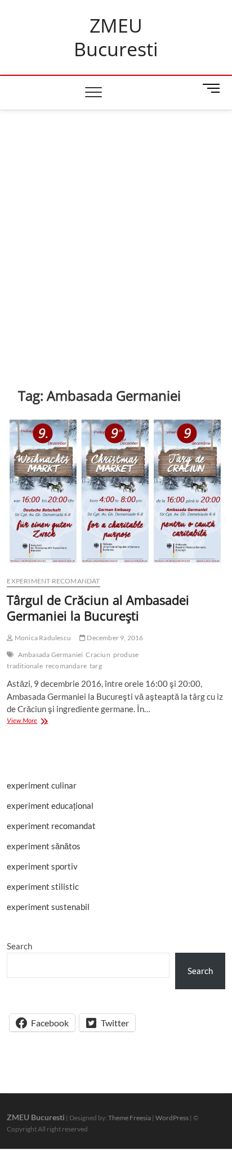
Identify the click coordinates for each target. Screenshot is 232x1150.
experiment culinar (42, 785)
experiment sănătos (44, 846)
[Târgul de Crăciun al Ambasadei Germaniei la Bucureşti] (116, 491)
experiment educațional (50, 805)
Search (19, 946)
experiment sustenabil (48, 907)
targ (96, 666)
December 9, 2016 (114, 637)
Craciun (98, 654)
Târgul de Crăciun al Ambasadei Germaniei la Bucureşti (98, 607)
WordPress (172, 1117)
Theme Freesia (129, 1117)
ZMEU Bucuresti (116, 37)
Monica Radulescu (42, 637)
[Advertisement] (116, 231)
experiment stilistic (43, 886)
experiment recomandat (53, 581)
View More (37, 721)
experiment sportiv (42, 866)
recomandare (66, 666)
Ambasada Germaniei (50, 654)
